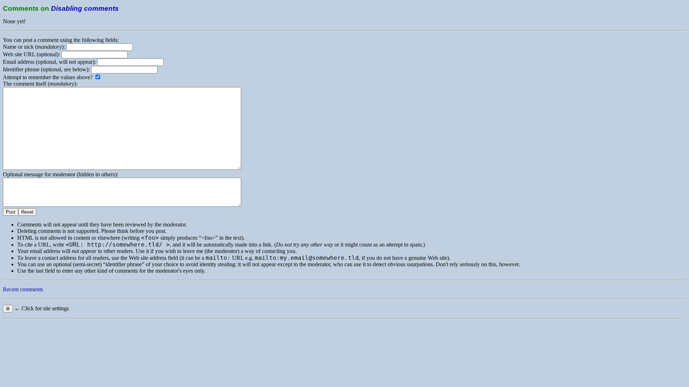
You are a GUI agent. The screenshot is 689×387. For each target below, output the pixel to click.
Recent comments (23, 289)
